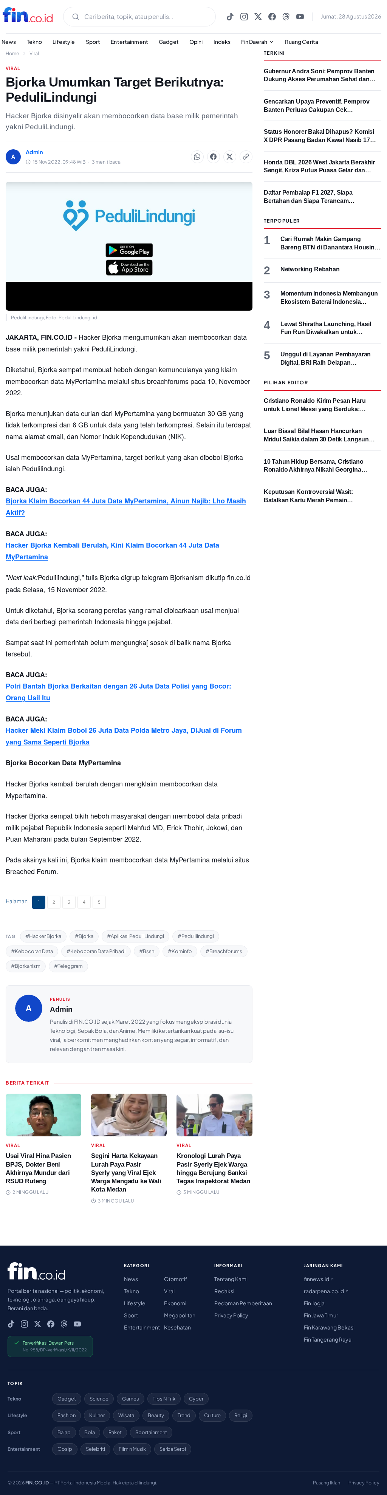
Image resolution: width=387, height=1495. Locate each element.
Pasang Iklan (326, 1483)
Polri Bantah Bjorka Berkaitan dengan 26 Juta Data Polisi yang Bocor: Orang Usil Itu (118, 692)
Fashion (66, 1415)
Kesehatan (177, 1327)
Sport (93, 41)
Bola (89, 1432)
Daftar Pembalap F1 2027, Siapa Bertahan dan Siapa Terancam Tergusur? (308, 200)
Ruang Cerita (301, 41)
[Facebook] (272, 16)
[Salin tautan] (246, 156)
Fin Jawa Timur (321, 1315)
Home (12, 53)
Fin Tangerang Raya (327, 1339)
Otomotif (175, 1278)
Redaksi (224, 1291)
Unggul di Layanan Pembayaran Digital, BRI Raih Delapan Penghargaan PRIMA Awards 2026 (328, 362)
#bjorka (84, 936)
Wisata (126, 1415)
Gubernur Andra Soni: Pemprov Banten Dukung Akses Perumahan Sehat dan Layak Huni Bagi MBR (319, 79)
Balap (64, 1432)
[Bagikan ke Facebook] (213, 156)
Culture (212, 1415)
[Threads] (286, 16)
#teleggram (68, 966)
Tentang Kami (231, 1278)
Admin (61, 1009)
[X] (258, 16)
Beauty (156, 1415)
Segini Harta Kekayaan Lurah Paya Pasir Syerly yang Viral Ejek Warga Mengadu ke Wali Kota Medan (126, 1172)
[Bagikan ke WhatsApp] (197, 156)
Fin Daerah (254, 41)
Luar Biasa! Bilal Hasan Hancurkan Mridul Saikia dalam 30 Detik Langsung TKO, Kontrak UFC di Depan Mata (318, 439)
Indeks (222, 41)
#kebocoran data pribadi (96, 951)
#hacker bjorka (43, 936)
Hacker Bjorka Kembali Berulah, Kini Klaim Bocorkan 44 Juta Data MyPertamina (112, 551)
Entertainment (129, 41)
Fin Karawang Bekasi (329, 1327)
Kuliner (97, 1415)
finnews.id (317, 1278)
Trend (184, 1415)
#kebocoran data (32, 951)
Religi (240, 1415)
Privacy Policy (231, 1315)
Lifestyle (64, 41)
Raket (115, 1432)
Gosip (64, 1449)
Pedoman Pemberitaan (243, 1303)
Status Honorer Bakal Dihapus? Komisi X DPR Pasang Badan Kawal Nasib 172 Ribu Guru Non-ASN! (319, 139)
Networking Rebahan (310, 269)
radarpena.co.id (324, 1291)
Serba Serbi (172, 1449)
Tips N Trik (164, 1399)
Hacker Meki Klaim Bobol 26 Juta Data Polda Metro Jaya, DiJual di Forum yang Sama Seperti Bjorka (124, 736)
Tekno (34, 41)
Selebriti (95, 1449)
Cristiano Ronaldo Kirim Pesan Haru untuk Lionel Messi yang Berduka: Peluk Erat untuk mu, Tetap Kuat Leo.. (316, 409)
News (131, 1278)
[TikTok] (230, 16)
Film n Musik (132, 1449)
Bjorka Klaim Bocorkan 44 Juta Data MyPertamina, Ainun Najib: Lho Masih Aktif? (126, 506)
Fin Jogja (314, 1303)
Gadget (169, 41)
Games (130, 1399)
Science (99, 1399)
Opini (196, 41)
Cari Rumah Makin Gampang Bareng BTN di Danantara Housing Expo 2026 (329, 247)
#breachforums (224, 951)
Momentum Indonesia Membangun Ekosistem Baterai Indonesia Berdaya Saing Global (329, 301)
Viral (34, 53)
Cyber (196, 1399)
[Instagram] (244, 16)
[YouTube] (300, 16)
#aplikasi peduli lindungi (135, 936)
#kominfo (180, 951)
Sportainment (151, 1432)
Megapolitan (179, 1315)
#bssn (146, 951)
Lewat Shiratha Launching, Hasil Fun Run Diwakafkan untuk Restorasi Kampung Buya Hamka (327, 332)
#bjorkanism (25, 966)
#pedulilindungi (196, 936)
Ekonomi (175, 1303)
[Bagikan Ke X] (229, 156)
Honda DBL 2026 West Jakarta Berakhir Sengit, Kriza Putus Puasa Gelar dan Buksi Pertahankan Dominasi (319, 170)
